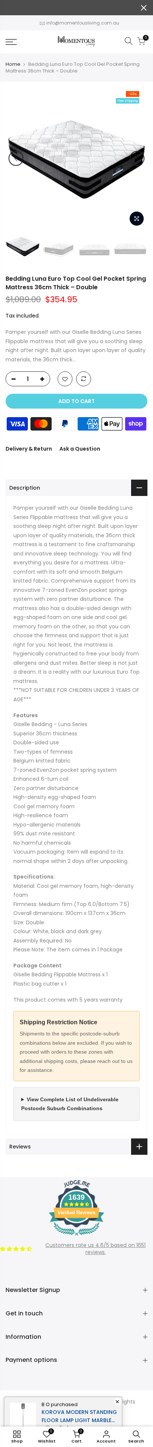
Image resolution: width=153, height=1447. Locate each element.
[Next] (137, 158)
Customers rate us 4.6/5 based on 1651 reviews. (95, 1248)
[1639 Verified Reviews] (76, 1237)
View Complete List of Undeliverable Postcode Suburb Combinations (69, 1104)
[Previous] (16, 158)
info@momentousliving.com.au (82, 23)
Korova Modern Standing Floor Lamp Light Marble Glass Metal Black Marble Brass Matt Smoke (79, 1416)
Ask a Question (79, 448)
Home (13, 64)
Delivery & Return (29, 448)
